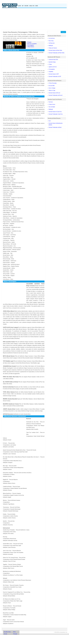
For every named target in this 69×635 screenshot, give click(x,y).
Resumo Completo (32, 43)
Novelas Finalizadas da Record (55, 95)
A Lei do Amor (52, 38)
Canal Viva (31, 5)
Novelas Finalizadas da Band (55, 127)
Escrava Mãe (52, 85)
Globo (19, 5)
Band (36, 5)
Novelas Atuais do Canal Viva (55, 111)
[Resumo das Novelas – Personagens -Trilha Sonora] (10, 7)
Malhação (51, 45)
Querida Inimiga (52, 62)
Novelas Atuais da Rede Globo (55, 50)
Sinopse (29, 42)
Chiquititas (51, 71)
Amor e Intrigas (52, 88)
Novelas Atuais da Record (54, 92)
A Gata (50, 64)
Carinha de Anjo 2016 (53, 59)
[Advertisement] (34, 19)
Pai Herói (51, 102)
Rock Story (51, 40)
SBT (23, 5)
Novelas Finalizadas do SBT (55, 76)
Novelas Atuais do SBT (54, 74)
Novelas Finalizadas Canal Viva (56, 114)
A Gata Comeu (52, 104)
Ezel (50, 120)
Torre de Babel (52, 106)
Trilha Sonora (30, 46)
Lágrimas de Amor (53, 66)
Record (26, 5)
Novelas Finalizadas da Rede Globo (56, 52)
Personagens (30, 45)
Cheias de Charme (53, 48)
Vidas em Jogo (52, 90)
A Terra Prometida (52, 83)
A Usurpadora (52, 69)
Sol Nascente (52, 43)
